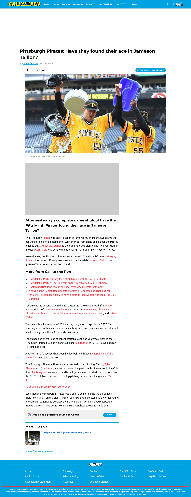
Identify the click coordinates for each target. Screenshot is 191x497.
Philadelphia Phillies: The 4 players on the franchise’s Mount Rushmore (68, 282)
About (28, 471)
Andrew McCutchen (50, 245)
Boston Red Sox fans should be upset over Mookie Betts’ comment (66, 286)
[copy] (43, 70)
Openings (68, 471)
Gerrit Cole (41, 249)
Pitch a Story (32, 476)
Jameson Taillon (98, 260)
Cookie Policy (127, 476)
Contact (93, 471)
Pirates (47, 237)
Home (28, 451)
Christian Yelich (34, 313)
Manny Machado (57, 309)
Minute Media (22, 489)
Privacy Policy (70, 476)
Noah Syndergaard (92, 313)
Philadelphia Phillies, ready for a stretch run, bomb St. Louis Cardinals (67, 279)
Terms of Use (96, 476)
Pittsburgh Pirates (44, 451)
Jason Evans (30, 63)
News (46, 4)
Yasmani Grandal (53, 313)
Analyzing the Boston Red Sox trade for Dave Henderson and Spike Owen (70, 290)
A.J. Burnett (82, 342)
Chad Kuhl (46, 368)
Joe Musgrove (39, 372)
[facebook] (167, 4)
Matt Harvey (89, 309)
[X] (173, 4)
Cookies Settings (98, 481)
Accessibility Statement (38, 481)
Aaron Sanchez (72, 313)
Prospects (78, 4)
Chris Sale (103, 309)
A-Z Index (68, 481)
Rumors (66, 4)
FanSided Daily (155, 471)
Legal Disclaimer (156, 476)
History (55, 4)
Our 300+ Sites (128, 471)
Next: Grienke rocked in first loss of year (47, 386)
